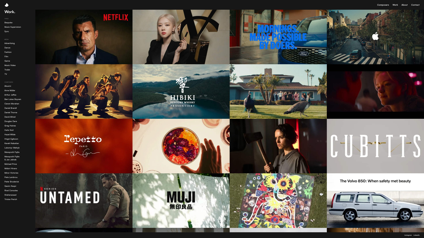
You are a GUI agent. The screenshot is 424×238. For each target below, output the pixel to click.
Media (6, 39)
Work (395, 4)
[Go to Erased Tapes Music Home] (6, 5)
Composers (383, 4)
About (404, 4)
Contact (415, 4)
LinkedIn (417, 235)
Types (6, 19)
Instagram (408, 235)
